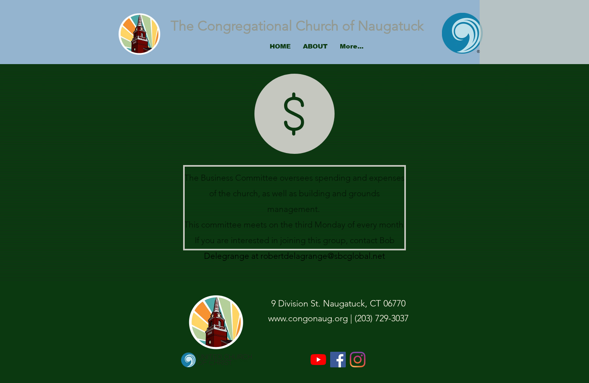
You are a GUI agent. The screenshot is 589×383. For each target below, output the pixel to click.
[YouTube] (318, 359)
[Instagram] (357, 359)
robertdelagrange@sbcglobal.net (322, 256)
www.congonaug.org (308, 318)
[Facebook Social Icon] (338, 359)
